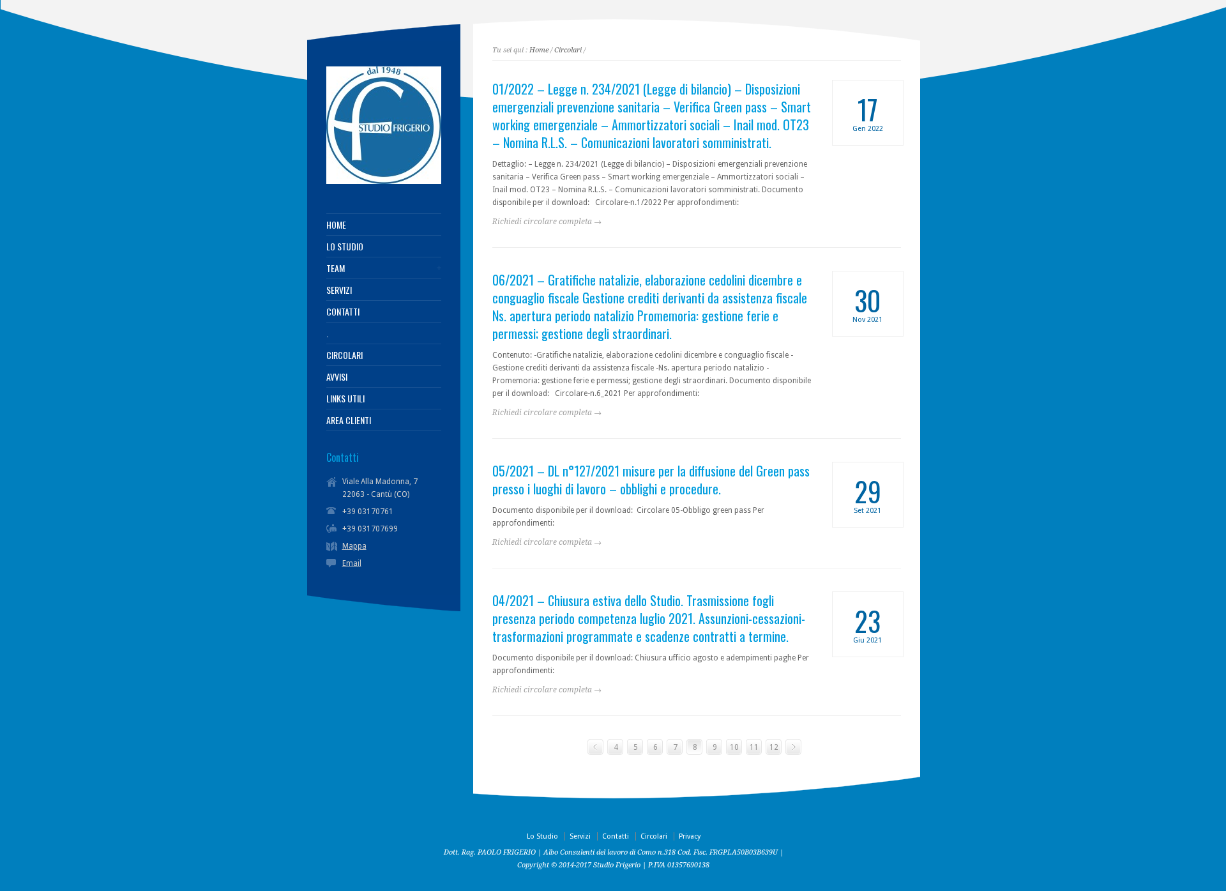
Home (539, 50)
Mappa (354, 546)
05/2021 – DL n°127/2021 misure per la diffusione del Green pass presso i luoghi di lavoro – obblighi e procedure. (651, 479)
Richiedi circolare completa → (547, 221)
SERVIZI (339, 290)
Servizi (580, 836)
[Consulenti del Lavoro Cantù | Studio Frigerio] (383, 181)
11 (754, 747)
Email (351, 563)
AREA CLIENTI (348, 420)
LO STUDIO (344, 246)
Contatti (615, 836)
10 (734, 747)
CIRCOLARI (344, 355)
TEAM (335, 268)
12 (773, 747)
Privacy (689, 836)
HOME (336, 224)
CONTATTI (342, 311)
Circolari (568, 50)
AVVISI (336, 376)
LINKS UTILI (345, 398)
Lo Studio (542, 836)
